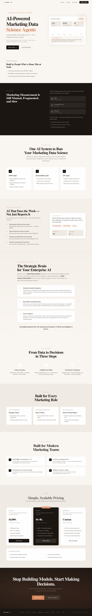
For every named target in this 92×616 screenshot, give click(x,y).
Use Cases (74, 2)
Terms (63, 612)
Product (62, 2)
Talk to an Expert (73, 540)
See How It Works (26, 47)
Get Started (19, 540)
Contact (52, 612)
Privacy (58, 612)
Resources (40, 612)
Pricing (68, 2)
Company (47, 612)
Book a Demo (84, 2)
